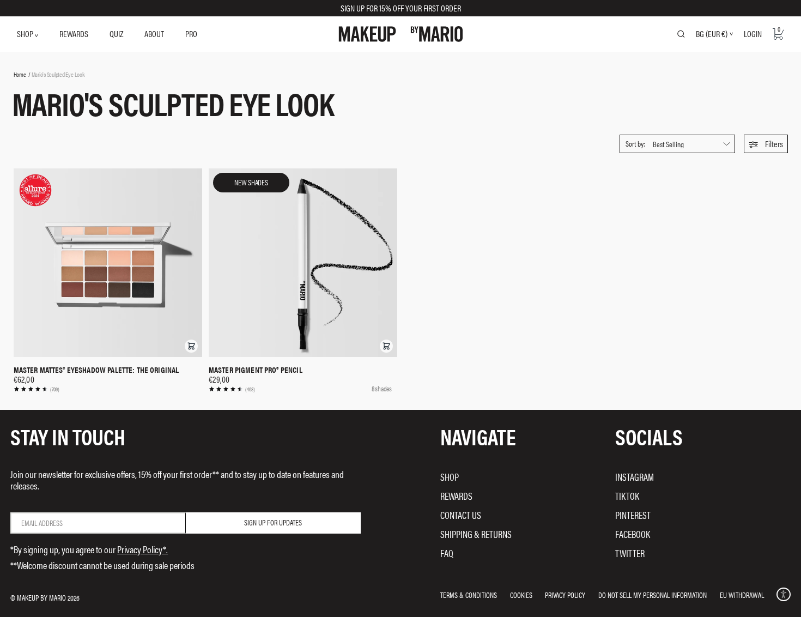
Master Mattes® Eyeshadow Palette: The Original (96, 369)
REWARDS (73, 33)
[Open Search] (681, 34)
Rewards (456, 496)
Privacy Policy (565, 594)
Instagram (634, 476)
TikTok (627, 496)
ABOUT (154, 33)
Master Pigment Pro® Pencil (255, 369)
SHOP (26, 33)
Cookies (521, 594)
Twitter (630, 553)
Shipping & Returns (476, 534)
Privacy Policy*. (142, 549)
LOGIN (753, 33)
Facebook (632, 534)
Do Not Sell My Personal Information (652, 594)
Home (20, 74)
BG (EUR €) (711, 33)
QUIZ (116, 33)
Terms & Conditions (468, 594)
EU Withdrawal (742, 594)
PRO (191, 33)
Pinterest (633, 515)
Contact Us (460, 515)
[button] (766, 144)
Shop (449, 476)
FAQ (446, 553)
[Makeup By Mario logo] (400, 34)
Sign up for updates (273, 522)
